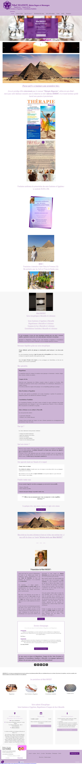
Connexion (77, 761)
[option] (41, 47)
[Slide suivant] (78, 47)
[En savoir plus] (41, 558)
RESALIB (34, 762)
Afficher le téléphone (15, 727)
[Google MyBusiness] (38, 665)
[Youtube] (44, 665)
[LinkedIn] (41, 665)
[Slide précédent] (4, 47)
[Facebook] (35, 665)
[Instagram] (47, 665)
